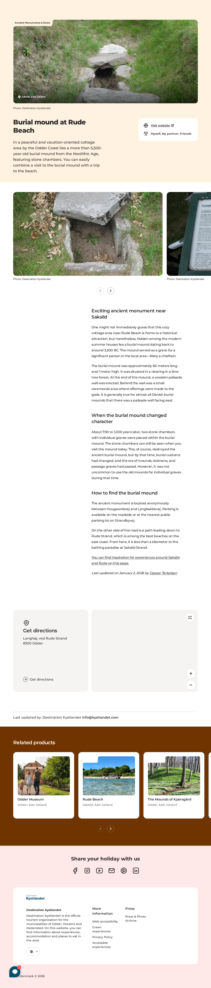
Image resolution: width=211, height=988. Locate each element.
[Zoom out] (191, 685)
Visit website (160, 125)
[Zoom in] (191, 673)
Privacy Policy (102, 937)
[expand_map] (190, 617)
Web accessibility (105, 921)
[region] (144, 651)
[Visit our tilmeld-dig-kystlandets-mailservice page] (111, 870)
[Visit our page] (75, 870)
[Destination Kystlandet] (35, 898)
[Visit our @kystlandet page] (99, 870)
